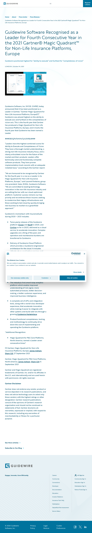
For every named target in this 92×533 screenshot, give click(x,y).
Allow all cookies (72, 278)
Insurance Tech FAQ (58, 500)
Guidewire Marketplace (27, 314)
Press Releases (35, 17)
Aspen (21, 224)
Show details (77, 272)
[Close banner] (84, 253)
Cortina (13, 227)
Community (55, 479)
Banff (30, 224)
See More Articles (11, 442)
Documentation (57, 490)
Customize (45, 278)
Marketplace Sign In (80, 486)
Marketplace (55, 504)
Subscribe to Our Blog (13, 448)
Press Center (23, 17)
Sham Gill (9, 353)
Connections (56, 482)
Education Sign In (80, 482)
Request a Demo (87, 4)
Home (7, 17)
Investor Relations (57, 497)
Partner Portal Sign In (81, 490)
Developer (55, 486)
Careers (54, 475)
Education (55, 493)
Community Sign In (80, 479)
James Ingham (36, 350)
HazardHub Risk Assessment (60, 507)
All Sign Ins (80, 475)
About (14, 17)
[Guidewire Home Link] (19, 466)
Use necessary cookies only (20, 278)
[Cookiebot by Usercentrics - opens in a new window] (72, 253)
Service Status (56, 511)
